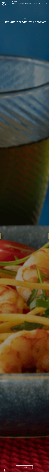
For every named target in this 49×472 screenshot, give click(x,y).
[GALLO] (3, 3)
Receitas (14, 3)
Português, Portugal (24, 3)
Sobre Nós (14, 5)
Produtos (14, 1)
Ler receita (24, 467)
